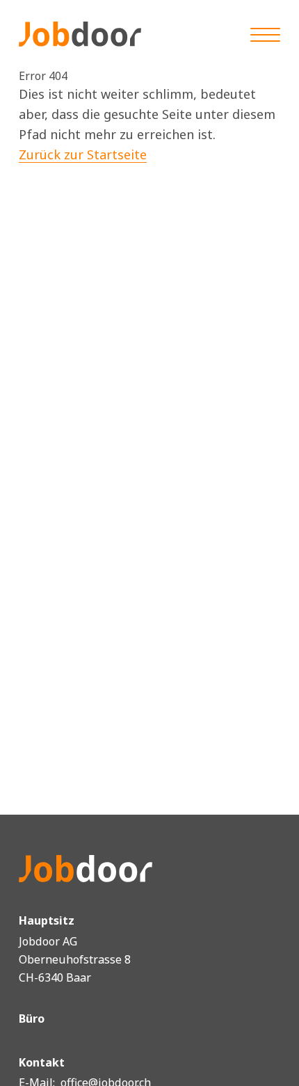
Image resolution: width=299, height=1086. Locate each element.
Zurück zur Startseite (83, 154)
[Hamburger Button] (265, 34)
